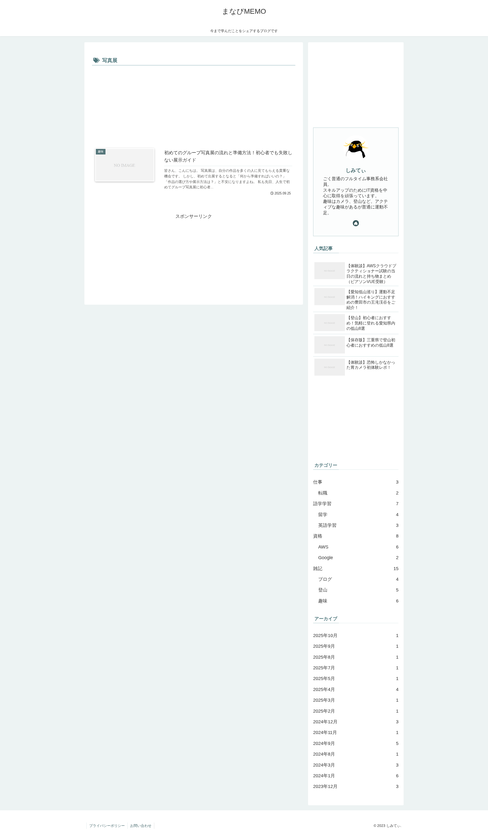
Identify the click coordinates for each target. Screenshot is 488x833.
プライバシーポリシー (107, 826)
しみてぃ (356, 170)
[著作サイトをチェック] (356, 223)
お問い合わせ (140, 826)
